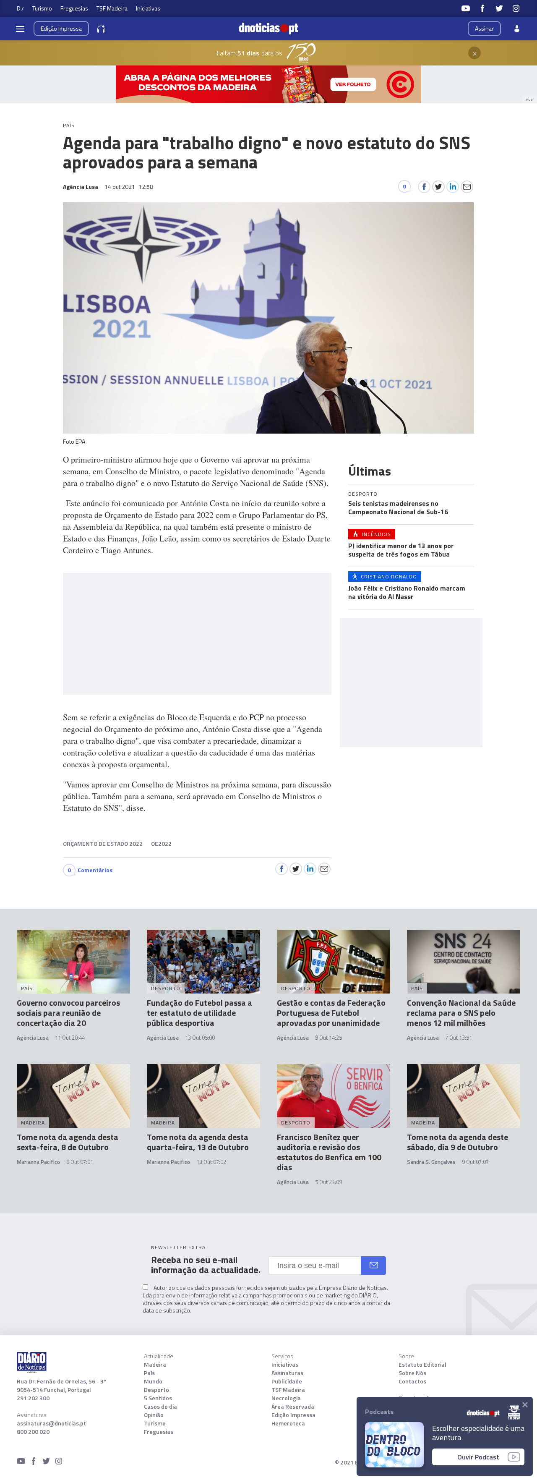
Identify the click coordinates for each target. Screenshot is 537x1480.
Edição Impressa (293, 1415)
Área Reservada (292, 1406)
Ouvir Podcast (478, 1457)
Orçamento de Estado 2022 (103, 843)
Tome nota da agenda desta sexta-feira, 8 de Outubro (67, 1141)
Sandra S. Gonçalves (431, 1162)
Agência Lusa (33, 1037)
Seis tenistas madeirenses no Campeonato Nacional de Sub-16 (398, 507)
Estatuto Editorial (422, 1364)
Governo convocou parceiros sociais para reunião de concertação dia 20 (68, 1012)
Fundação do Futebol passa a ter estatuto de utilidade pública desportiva (199, 1012)
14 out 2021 (128, 186)
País (149, 1373)
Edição (61, 28)
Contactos (412, 1381)
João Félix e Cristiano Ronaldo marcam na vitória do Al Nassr (406, 592)
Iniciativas (148, 8)
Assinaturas (287, 1373)
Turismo (42, 8)
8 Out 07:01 (79, 1162)
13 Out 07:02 (211, 1162)
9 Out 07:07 (475, 1162)
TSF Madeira (112, 8)
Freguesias (74, 8)
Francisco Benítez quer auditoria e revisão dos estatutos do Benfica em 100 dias (329, 1152)
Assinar (484, 28)
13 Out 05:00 (200, 1037)
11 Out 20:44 (70, 1037)
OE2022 (161, 843)
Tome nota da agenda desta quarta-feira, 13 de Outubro (198, 1141)
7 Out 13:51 (458, 1037)
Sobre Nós (412, 1373)
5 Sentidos (158, 1398)
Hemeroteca (288, 1423)
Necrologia (286, 1398)
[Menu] (20, 28)
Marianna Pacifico (38, 1162)
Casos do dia (160, 1406)
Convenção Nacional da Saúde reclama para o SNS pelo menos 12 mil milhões (461, 1012)
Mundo (153, 1381)
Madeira (155, 1364)
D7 (20, 8)
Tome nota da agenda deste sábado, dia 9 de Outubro (457, 1141)
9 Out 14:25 (328, 1037)
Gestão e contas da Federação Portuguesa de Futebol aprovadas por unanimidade (331, 1012)
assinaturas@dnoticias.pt (51, 1423)
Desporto (156, 1390)
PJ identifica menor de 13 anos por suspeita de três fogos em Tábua (401, 550)
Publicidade (286, 1381)
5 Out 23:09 (328, 1182)
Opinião (154, 1415)
